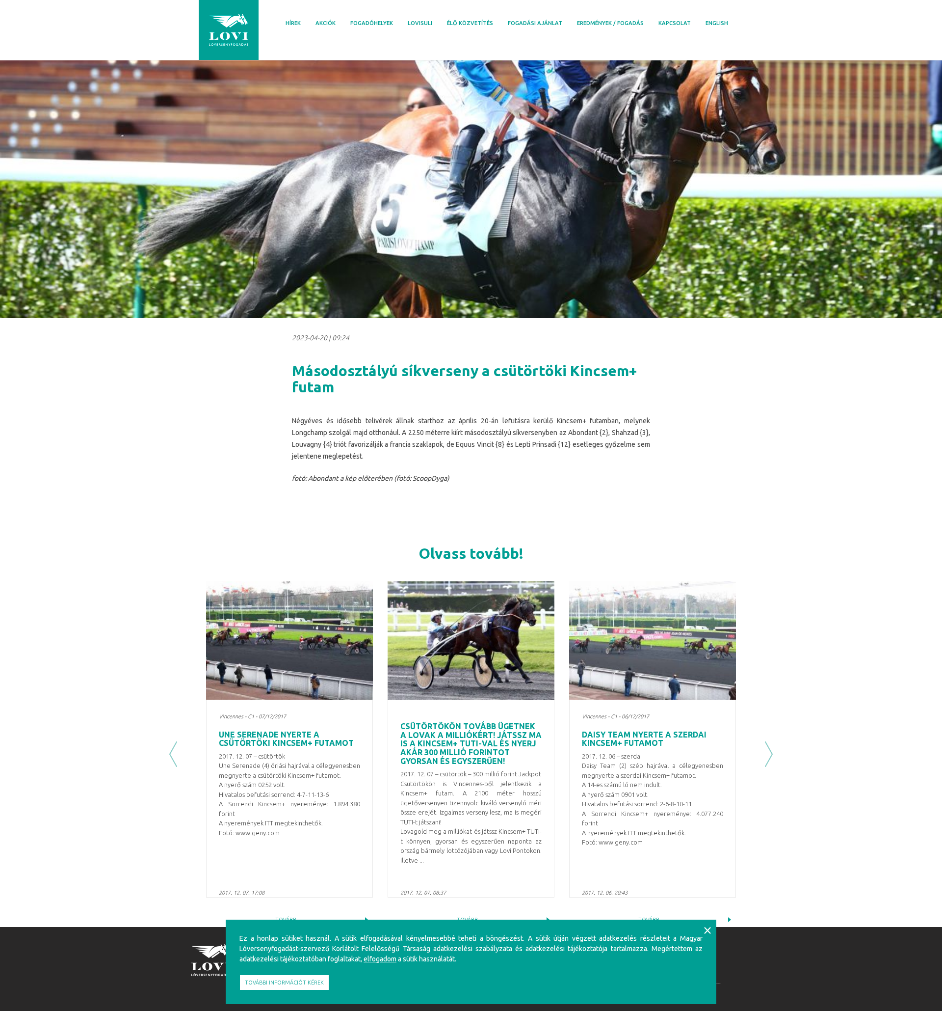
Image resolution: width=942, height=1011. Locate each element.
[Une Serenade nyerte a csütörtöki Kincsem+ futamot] (289, 640)
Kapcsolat (674, 23)
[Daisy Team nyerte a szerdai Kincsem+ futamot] (652, 640)
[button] (173, 754)
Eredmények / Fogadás (610, 23)
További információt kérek (284, 982)
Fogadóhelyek (371, 23)
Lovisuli (420, 23)
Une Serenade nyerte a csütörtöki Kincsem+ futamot (286, 739)
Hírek (293, 23)
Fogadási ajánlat (535, 23)
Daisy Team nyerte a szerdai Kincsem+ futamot (644, 739)
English (717, 23)
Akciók (325, 23)
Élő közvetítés (470, 23)
